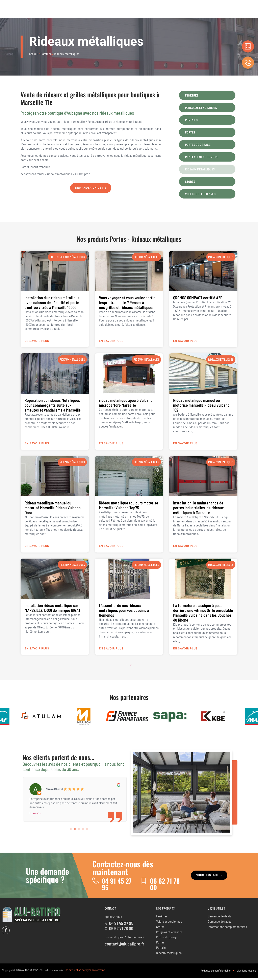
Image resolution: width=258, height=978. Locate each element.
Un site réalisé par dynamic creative (85, 970)
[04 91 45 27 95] (95, 881)
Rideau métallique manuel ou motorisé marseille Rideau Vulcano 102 (201, 405)
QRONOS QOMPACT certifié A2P (198, 297)
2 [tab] (75, 829)
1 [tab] (71, 829)
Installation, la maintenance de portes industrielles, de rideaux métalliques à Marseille (198, 507)
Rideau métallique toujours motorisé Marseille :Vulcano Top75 (128, 505)
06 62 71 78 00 (165, 884)
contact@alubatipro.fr (124, 943)
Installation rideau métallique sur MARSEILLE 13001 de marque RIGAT (52, 608)
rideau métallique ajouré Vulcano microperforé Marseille (126, 403)
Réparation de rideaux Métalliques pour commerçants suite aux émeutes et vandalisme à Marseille (53, 405)
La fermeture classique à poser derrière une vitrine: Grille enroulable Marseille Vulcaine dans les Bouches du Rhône (203, 612)
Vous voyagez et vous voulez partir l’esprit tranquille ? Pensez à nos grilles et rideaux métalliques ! (127, 302)
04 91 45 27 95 (117, 884)
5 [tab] (87, 829)
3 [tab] (79, 829)
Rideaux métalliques (156, 239)
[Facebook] (6, 930)
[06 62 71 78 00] (143, 881)
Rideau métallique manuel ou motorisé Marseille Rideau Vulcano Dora (53, 507)
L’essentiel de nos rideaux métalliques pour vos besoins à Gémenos (124, 610)
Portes (118, 239)
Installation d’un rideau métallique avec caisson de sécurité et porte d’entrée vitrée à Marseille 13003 (52, 302)
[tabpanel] (75, 798)
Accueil (33, 54)
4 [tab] (83, 829)
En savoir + (35, 813)
